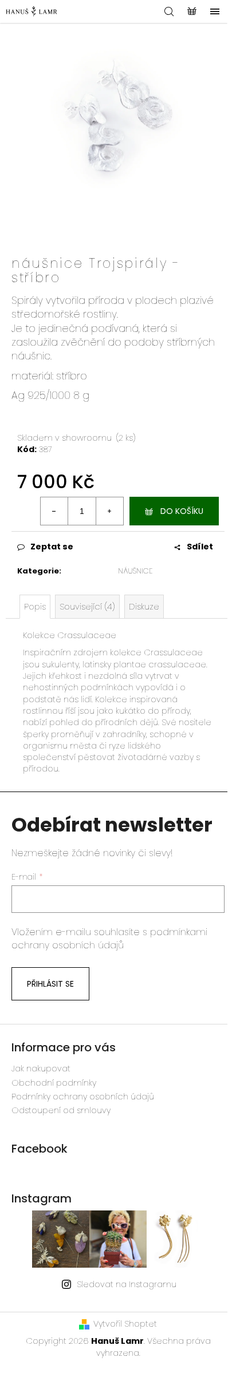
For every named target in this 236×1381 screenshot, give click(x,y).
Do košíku (181, 511)
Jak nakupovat (40, 1068)
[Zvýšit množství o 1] (109, 511)
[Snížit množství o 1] (54, 511)
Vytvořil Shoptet (125, 1323)
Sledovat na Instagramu (126, 1284)
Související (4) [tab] (87, 606)
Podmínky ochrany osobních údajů (82, 1096)
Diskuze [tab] (144, 606)
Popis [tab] (35, 606)
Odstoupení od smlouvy (61, 1110)
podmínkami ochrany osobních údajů (109, 938)
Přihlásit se (50, 984)
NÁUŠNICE (135, 570)
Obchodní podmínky (53, 1083)
